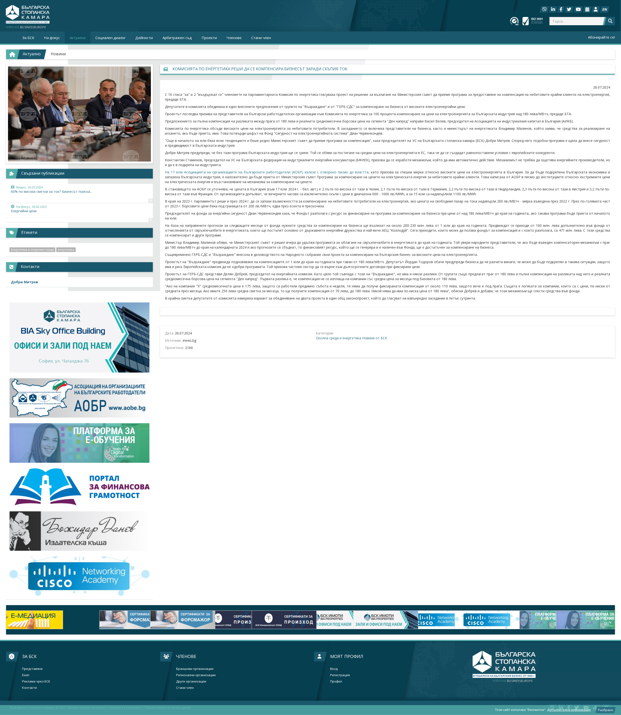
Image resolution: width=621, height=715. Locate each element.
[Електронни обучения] (79, 443)
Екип (25, 675)
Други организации (191, 681)
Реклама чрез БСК (36, 681)
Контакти (29, 687)
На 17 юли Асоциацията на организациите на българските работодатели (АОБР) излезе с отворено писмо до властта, (267, 172)
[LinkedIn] (553, 9)
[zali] (260, 619)
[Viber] (544, 9)
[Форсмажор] (57, 619)
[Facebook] (561, 9)
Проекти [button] (209, 37)
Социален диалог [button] (110, 37)
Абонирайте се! (601, 37)
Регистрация (340, 675)
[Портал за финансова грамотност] (79, 487)
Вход (334, 668)
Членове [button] (234, 37)
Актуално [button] (78, 37)
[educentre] (79, 576)
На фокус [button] (52, 37)
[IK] (79, 531)
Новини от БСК (374, 338)
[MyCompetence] (564, 619)
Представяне (32, 668)
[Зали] (587, 9)
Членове (186, 656)
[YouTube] (578, 9)
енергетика (66, 250)
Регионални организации (196, 675)
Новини (58, 54)
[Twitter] (569, 9)
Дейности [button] (144, 37)
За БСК (29, 656)
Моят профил (346, 656)
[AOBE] (79, 398)
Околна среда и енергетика (338, 338)
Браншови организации (194, 668)
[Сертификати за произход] (158, 619)
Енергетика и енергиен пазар (32, 250)
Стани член (261, 37)
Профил (336, 681)
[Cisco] (361, 619)
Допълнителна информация (569, 709)
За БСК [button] (28, 37)
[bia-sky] (79, 337)
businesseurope (513, 681)
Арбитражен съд (177, 37)
